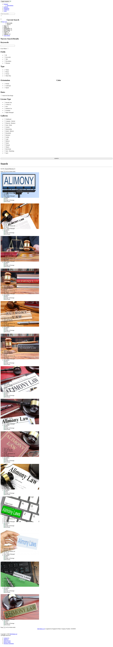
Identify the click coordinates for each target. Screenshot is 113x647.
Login (5, 11)
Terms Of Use (7, 640)
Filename (8, 63)
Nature (7, 143)
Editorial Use (9, 108)
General (7, 127)
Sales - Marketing (10, 151)
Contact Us (8, 104)
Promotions (6, 8)
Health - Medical (10, 131)
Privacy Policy (7, 642)
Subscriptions (10, 5)
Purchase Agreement (9, 643)
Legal (7, 139)
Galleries (6, 7)
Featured (6, 4)
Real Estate (8, 149)
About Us (6, 639)
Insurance (8, 135)
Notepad (8, 145)
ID (6, 55)
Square (7, 87)
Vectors (7, 73)
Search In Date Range (7, 95)
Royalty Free (9, 102)
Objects (7, 147)
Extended (8, 110)
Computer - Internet (10, 121)
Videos (7, 69)
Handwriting (9, 129)
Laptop (7, 137)
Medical (7, 141)
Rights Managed (10, 112)
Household (8, 133)
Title (7, 59)
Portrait (7, 83)
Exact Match (4, 48)
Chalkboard (8, 119)
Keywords (8, 57)
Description (8, 61)
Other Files (8, 75)
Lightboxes (6, 9)
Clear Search (7, 35)
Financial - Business (10, 123)
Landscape (8, 85)
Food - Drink (9, 125)
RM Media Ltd (41, 628)
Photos (7, 71)
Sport (7, 153)
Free (7, 106)
